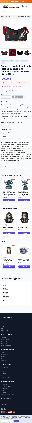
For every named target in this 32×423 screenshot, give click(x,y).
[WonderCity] (6, 412)
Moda (3, 63)
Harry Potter (4, 322)
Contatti (3, 371)
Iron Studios (4, 360)
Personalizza (4, 421)
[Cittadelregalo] (4, 412)
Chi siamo (3, 392)
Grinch (2, 328)
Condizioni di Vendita (6, 386)
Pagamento (4, 388)
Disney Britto (4, 341)
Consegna (3, 373)
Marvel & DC (4, 324)
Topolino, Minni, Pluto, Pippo (7, 60)
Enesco (2, 352)
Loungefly (5, 289)
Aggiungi (10, 200)
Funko (2, 358)
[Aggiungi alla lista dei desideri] (25, 97)
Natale (17, 60)
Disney (2, 320)
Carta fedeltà (4, 384)
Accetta (16, 421)
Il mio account (4, 367)
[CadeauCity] (2, 412)
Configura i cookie (5, 377)
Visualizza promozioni (20, 1)
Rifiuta (11, 421)
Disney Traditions (5, 339)
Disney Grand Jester (6, 345)
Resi (2, 375)
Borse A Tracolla (24, 60)
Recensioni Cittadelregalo (7, 394)
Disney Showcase (5, 343)
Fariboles (3, 356)
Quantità (3, 94)
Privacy (2, 390)
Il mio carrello (4, 369)
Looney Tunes (4, 330)
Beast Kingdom (4, 354)
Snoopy (3, 326)
